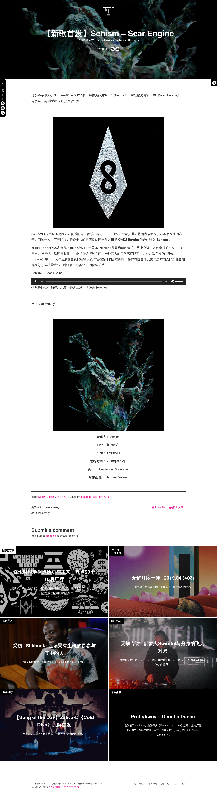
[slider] (179, 281)
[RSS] (3, 113)
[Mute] (172, 281)
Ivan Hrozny (129, 40)
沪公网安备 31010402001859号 (65, 786)
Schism (51, 496)
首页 (134, 783)
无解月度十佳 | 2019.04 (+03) (163, 577)
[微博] (3, 108)
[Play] (35, 281)
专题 (162, 783)
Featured (86, 496)
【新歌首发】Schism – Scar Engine (108, 33)
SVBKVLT (62, 496)
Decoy (41, 496)
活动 (176, 783)
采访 (148, 783)
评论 (155, 783)
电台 (169, 783)
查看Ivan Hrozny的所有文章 (169, 507)
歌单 (184, 783)
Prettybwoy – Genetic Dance (163, 716)
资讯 (106, 496)
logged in (51, 535)
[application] (108, 281)
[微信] (3, 103)
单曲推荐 (98, 496)
